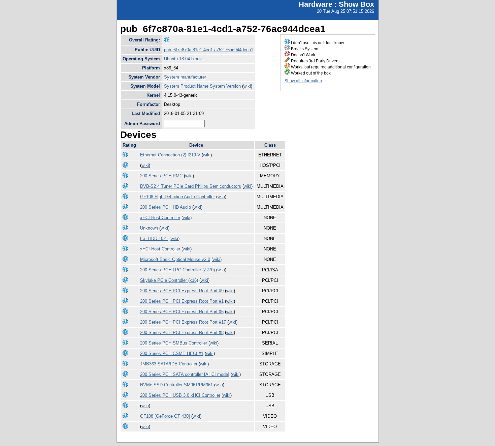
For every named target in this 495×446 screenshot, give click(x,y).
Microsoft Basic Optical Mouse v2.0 (175, 259)
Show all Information (303, 81)
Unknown (149, 228)
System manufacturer (185, 77)
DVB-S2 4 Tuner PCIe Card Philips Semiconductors (190, 186)
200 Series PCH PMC (161, 175)
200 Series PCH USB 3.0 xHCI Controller (180, 395)
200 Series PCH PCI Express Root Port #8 (182, 332)
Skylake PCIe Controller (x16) (169, 280)
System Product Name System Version (202, 86)
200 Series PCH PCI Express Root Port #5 (182, 311)
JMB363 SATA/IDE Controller (168, 363)
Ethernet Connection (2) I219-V (170, 154)
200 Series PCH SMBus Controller (173, 343)
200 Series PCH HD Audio (165, 207)
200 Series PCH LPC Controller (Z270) (177, 269)
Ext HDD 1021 (154, 238)
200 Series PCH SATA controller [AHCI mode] (184, 374)
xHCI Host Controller (160, 217)
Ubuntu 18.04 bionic (183, 58)
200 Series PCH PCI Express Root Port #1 (182, 301)
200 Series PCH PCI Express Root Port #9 (182, 290)
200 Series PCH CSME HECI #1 (171, 353)
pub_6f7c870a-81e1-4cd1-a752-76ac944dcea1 (208, 49)
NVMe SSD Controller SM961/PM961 (176, 384)
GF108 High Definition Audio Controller (177, 196)
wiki (247, 86)
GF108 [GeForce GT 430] (165, 416)
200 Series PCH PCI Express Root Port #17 (183, 322)
